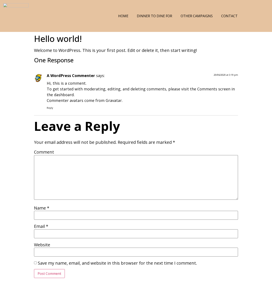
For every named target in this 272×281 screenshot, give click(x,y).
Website (42, 245)
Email (41, 226)
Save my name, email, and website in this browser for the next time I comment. (117, 263)
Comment (44, 152)
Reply (50, 107)
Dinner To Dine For (154, 16)
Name (41, 208)
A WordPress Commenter (71, 75)
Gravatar (114, 100)
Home (123, 16)
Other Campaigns (197, 16)
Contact (229, 16)
